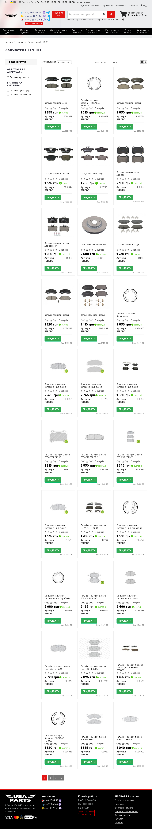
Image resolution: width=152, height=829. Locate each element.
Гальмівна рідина (19, 77)
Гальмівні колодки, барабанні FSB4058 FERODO (54, 738)
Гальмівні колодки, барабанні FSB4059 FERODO (90, 103)
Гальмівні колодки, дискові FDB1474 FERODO (93, 597)
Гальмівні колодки (20, 94)
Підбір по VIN (58, 14)
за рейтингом (64, 62)
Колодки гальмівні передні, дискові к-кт (57, 244)
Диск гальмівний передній (93, 244)
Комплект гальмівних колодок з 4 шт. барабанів (129, 526)
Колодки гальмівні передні (129, 103)
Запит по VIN (86, 815)
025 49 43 (34, 19)
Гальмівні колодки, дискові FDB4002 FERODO (129, 738)
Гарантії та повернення (126, 811)
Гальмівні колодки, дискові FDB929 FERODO (93, 738)
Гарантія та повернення (114, 5)
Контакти (133, 5)
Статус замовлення (124, 800)
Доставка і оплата (90, 5)
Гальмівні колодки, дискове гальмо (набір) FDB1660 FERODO (130, 668)
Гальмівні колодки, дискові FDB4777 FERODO (57, 456)
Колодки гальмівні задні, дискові (128, 173)
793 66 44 (34, 12)
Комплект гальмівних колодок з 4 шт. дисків (55, 385)
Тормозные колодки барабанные (126, 315)
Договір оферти (122, 815)
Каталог (119, 819)
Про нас (119, 822)
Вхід (144, 5)
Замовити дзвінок (86, 811)
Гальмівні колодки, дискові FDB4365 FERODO (57, 667)
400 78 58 (34, 16)
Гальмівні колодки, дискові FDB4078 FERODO (93, 456)
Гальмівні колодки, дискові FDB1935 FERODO (129, 456)
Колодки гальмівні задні (56, 103)
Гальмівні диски (19, 90)
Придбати (52, 126)
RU (6, 2)
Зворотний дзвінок (34, 23)
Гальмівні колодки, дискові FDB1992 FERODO (93, 526)
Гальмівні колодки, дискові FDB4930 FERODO (93, 667)
